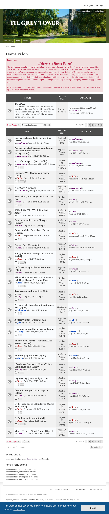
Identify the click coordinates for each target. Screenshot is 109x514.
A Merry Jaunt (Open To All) (30, 320)
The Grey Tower (34, 23)
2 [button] (89, 125)
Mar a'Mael (20, 104)
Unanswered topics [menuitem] (84, 11)
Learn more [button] (19, 509)
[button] (101, 125)
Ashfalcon (22, 143)
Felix (73, 212)
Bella (19, 178)
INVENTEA (33, 500)
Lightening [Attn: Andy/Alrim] (32, 378)
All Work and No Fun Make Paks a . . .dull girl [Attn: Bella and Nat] (34, 278)
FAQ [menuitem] (18, 41)
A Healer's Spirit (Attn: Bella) (31, 161)
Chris (19, 225)
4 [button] (95, 125)
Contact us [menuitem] (67, 489)
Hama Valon (17, 54)
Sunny (20, 395)
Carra (20, 358)
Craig (73, 269)
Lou (19, 215)
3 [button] (92, 125)
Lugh (19, 296)
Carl (19, 202)
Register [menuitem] (90, 6)
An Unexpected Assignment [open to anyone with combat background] (34, 151)
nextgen (43, 500)
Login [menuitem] (101, 6)
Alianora (75, 110)
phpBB (18, 495)
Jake (19, 322)
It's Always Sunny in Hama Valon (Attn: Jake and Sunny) (33, 365)
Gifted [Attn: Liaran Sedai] (30, 418)
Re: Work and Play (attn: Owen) (82, 108)
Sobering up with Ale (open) (30, 355)
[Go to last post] (82, 139)
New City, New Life (25, 188)
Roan (19, 283)
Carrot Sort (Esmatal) (27, 245)
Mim (19, 248)
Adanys (20, 332)
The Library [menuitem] (8, 41)
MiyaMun (21, 310)
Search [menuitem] (26, 41)
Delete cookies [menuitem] (80, 489)
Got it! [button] (93, 508)
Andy (73, 380)
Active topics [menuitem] (100, 11)
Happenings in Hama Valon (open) (34, 329)
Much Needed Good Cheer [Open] (34, 431)
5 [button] (98, 125)
